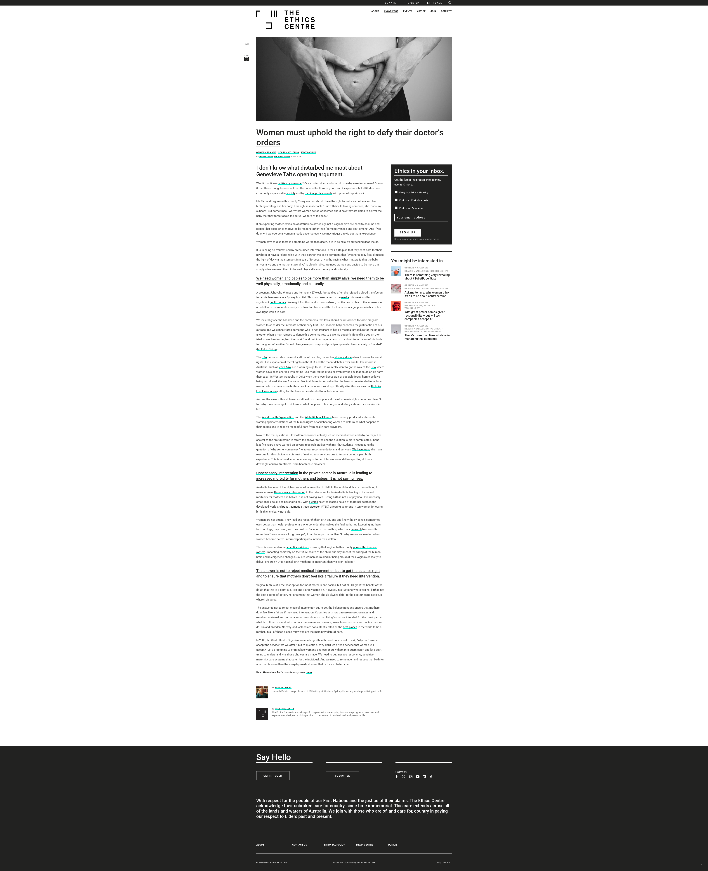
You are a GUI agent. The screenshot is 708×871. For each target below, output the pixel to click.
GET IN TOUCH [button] (272, 775)
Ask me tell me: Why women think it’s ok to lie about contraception (427, 294)
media (345, 297)
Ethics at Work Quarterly (413, 200)
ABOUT (260, 844)
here (309, 672)
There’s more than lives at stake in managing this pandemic (427, 337)
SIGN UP (408, 232)
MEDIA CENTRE (364, 844)
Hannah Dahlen (266, 156)
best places (350, 627)
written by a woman (290, 183)
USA (264, 357)
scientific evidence (298, 547)
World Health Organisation (278, 417)
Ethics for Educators (411, 208)
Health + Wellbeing (288, 152)
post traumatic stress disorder (301, 506)
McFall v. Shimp (267, 349)
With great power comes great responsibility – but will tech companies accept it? (425, 315)
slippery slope (343, 357)
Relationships (308, 152)
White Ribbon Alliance (318, 417)
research (356, 529)
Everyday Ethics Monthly (414, 192)
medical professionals (318, 193)
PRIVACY (447, 862)
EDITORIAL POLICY (334, 844)
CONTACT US (299, 844)
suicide (313, 502)
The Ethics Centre (282, 156)
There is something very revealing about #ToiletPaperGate (427, 276)
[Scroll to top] (701, 863)
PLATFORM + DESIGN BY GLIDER (271, 862)
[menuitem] (388, 2)
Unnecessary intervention (277, 473)
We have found (361, 449)
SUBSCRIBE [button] (342, 775)
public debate (278, 302)
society (290, 193)
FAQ (439, 862)
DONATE (392, 844)
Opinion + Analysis (266, 152)
